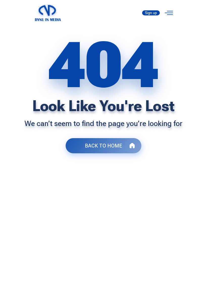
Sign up (151, 13)
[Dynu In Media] (48, 12)
